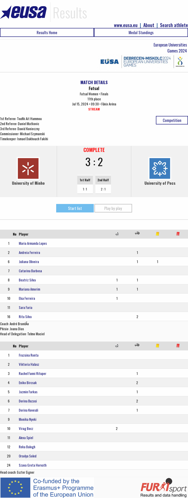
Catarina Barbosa (30, 270)
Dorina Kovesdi (28, 410)
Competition (172, 120)
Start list (75, 208)
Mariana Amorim (29, 289)
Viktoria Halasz (29, 364)
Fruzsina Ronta (29, 355)
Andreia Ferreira (29, 252)
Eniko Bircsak (28, 382)
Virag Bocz (26, 428)
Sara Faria (25, 307)
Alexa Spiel (26, 437)
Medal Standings (141, 32)
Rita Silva (25, 316)
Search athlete (174, 25)
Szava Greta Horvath (33, 465)
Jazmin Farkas (28, 391)
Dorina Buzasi (28, 400)
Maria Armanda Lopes (33, 243)
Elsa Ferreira (27, 298)
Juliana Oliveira (29, 261)
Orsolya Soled (27, 455)
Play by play (113, 208)
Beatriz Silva (27, 279)
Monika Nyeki (27, 419)
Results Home (47, 32)
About (148, 25)
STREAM (94, 109)
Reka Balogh (27, 446)
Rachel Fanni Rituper (32, 373)
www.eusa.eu (126, 25)
